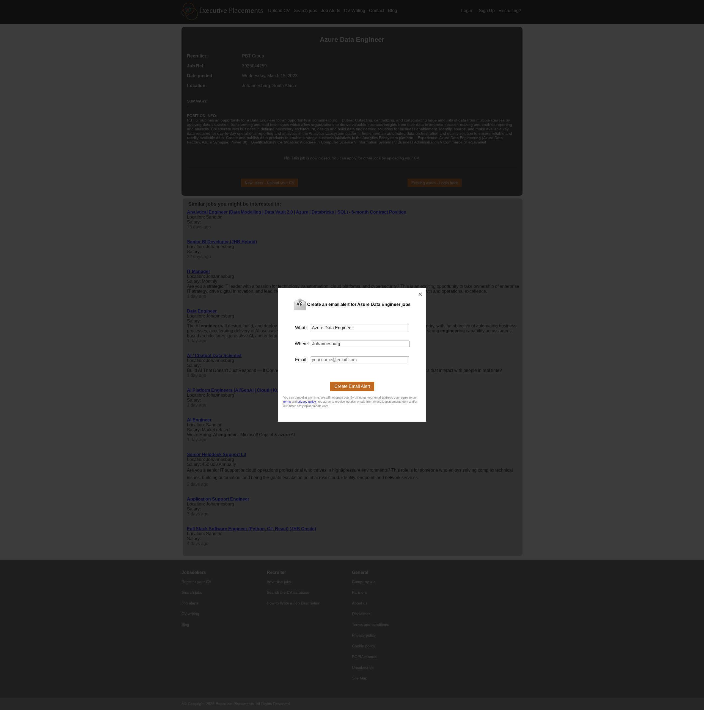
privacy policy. (307, 401)
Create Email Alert (352, 386)
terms (287, 401)
